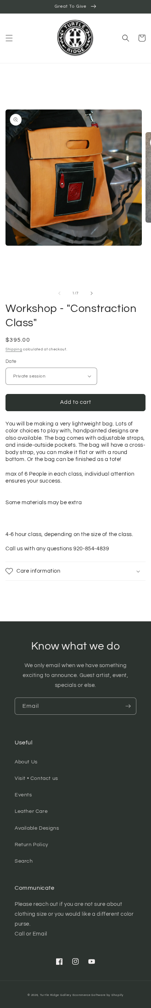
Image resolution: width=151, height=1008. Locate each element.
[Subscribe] (128, 706)
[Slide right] (92, 293)
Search (24, 861)
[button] (9, 38)
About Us (26, 762)
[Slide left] (59, 293)
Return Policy (31, 844)
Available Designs (37, 828)
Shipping (13, 349)
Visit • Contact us (36, 778)
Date (10, 361)
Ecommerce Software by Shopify (98, 995)
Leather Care (31, 811)
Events (23, 794)
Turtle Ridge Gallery (55, 995)
